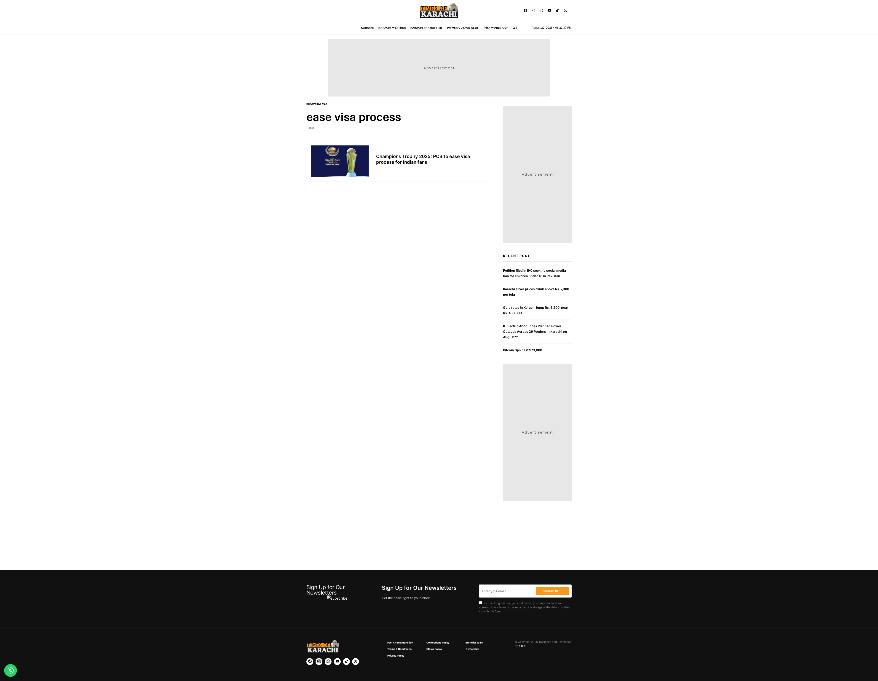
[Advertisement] (449, 666)
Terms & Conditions (399, 649)
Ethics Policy (434, 649)
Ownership (472, 649)
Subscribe (551, 591)
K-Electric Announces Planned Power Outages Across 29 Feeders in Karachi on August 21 (535, 331)
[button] (307, 10)
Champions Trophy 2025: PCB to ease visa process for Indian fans (423, 159)
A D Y (522, 646)
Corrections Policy (437, 642)
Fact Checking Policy (400, 642)
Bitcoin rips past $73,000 (522, 350)
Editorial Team (474, 642)
